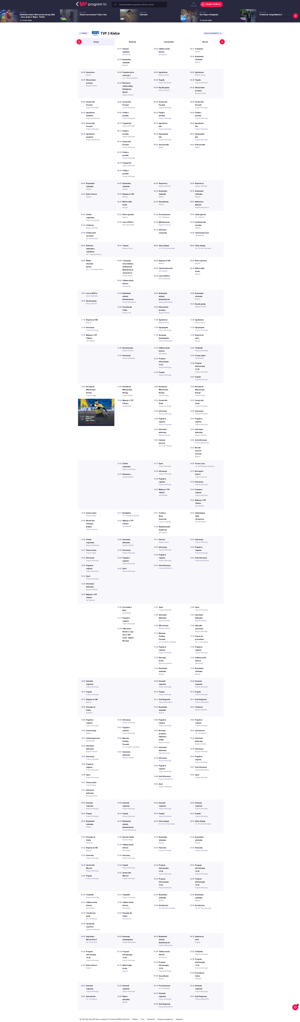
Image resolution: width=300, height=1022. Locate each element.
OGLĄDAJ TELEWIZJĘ (213, 4)
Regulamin (179, 1019)
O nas (142, 1019)
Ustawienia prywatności (165, 1019)
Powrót (84, 33)
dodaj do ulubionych (211, 33)
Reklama (135, 1019)
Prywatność (151, 1019)
